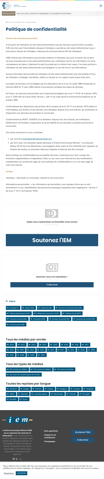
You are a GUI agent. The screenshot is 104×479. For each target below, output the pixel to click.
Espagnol (63, 389)
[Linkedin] (17, 458)
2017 (86, 345)
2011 (62, 350)
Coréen (50, 389)
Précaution (39, 319)
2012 (52, 350)
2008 (93, 350)
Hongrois (89, 389)
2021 (44, 345)
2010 (72, 350)
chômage (14, 308)
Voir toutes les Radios (42, 369)
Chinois (38, 389)
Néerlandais (58, 394)
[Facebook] (14, 458)
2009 (82, 350)
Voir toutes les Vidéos (18, 369)
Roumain (13, 399)
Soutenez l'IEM (82, 432)
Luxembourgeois (40, 394)
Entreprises (46, 308)
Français (76, 389)
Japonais (24, 394)
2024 (12, 345)
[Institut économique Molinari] (14, 5)
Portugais (86, 394)
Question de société (60, 319)
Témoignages (49, 441)
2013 (42, 350)
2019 (66, 345)
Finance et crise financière (70, 308)
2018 (76, 345)
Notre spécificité (51, 431)
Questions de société (85, 319)
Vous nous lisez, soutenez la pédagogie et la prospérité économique (44, 13)
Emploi (29, 308)
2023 (23, 345)
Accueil (10, 22)
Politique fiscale (73, 313)
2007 (12, 355)
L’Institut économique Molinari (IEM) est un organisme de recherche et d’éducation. (17, 433)
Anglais (26, 389)
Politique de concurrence (48, 313)
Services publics (17, 324)
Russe (25, 399)
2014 (32, 350)
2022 (33, 345)
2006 (22, 355)
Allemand (13, 389)
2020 (55, 345)
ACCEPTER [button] (21, 473)
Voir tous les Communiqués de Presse (25, 375)
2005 (32, 355)
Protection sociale (18, 319)
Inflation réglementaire (20, 313)
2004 (43, 355)
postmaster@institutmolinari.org (37, 139)
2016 (11, 350)
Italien (12, 394)
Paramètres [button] (9, 473)
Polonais (72, 394)
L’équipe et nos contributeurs (50, 436)
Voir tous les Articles (65, 369)
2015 (22, 350)
